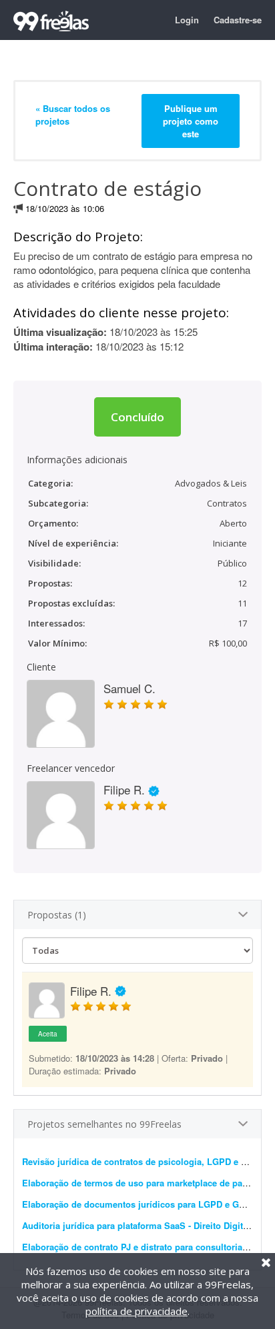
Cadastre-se (238, 19)
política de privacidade (136, 1311)
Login (187, 19)
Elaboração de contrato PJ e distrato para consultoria (133, 1246)
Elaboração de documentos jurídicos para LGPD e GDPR (139, 1204)
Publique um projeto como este (190, 121)
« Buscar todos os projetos (72, 114)
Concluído (137, 417)
